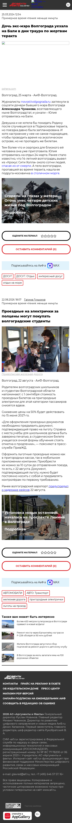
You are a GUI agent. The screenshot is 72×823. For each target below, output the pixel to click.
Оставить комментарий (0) (36, 249)
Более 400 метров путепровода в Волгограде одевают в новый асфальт (42, 623)
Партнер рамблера (33, 806)
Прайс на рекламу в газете (40, 683)
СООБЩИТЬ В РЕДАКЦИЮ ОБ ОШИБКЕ (29, 703)
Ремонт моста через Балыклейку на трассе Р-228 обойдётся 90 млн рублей (40, 634)
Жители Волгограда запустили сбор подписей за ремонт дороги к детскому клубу (42, 645)
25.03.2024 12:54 (11, 14)
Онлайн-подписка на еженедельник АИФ (34, 698)
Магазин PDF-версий (18, 693)
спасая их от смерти (16, 166)
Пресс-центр (50, 688)
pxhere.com (9, 88)
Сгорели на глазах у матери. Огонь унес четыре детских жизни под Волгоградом (31, 200)
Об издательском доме (20, 688)
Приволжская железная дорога (22, 374)
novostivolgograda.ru (36, 101)
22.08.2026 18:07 (11, 299)
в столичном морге (45, 173)
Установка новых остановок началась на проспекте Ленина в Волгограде (35, 517)
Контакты (10, 683)
